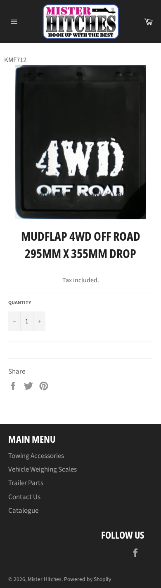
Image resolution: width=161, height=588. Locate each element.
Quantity (19, 303)
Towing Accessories (36, 456)
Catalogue (23, 511)
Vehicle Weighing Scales (42, 469)
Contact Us (24, 497)
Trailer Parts (25, 483)
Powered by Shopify (87, 579)
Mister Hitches (45, 579)
